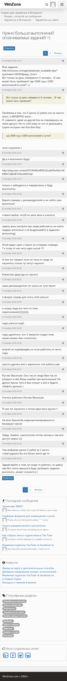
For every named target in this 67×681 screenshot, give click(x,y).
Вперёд (58, 53)
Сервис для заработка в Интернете (21, 12)
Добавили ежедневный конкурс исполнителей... (30, 571)
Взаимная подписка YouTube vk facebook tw (28, 545)
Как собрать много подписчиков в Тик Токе (27, 535)
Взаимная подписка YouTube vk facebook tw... (29, 575)
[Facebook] (13, 655)
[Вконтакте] (27, 655)
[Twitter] (20, 655)
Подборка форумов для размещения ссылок (28, 516)
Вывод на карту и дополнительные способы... (29, 568)
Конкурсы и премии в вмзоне (19, 582)
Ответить (9, 48)
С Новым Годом (11, 578)
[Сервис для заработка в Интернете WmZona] (12, 4)
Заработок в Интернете (17, 19)
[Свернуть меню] (62, 4)
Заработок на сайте (46, 19)
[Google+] (5, 655)
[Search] (46, 4)
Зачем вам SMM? (12, 506)
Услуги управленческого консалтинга (24, 525)
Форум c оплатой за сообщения (23, 16)
